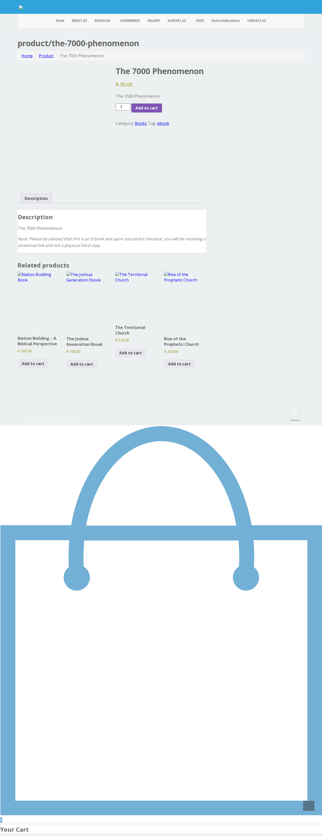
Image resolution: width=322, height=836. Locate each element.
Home (27, 56)
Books (141, 123)
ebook (163, 123)
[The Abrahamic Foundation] (21, 7)
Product (46, 56)
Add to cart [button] (33, 363)
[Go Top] (308, 806)
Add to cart (146, 108)
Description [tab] (36, 198)
